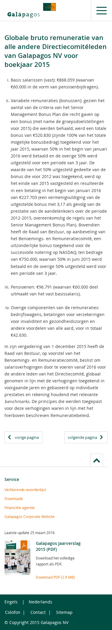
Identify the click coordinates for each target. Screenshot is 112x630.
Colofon (12, 612)
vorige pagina (27, 437)
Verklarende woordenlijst (25, 489)
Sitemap (64, 612)
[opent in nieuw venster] (31, 10)
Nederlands (40, 602)
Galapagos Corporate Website (29, 516)
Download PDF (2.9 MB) (55, 577)
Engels (11, 602)
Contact (38, 612)
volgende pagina (82, 437)
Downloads (13, 498)
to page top (96, 460)
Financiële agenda (19, 507)
